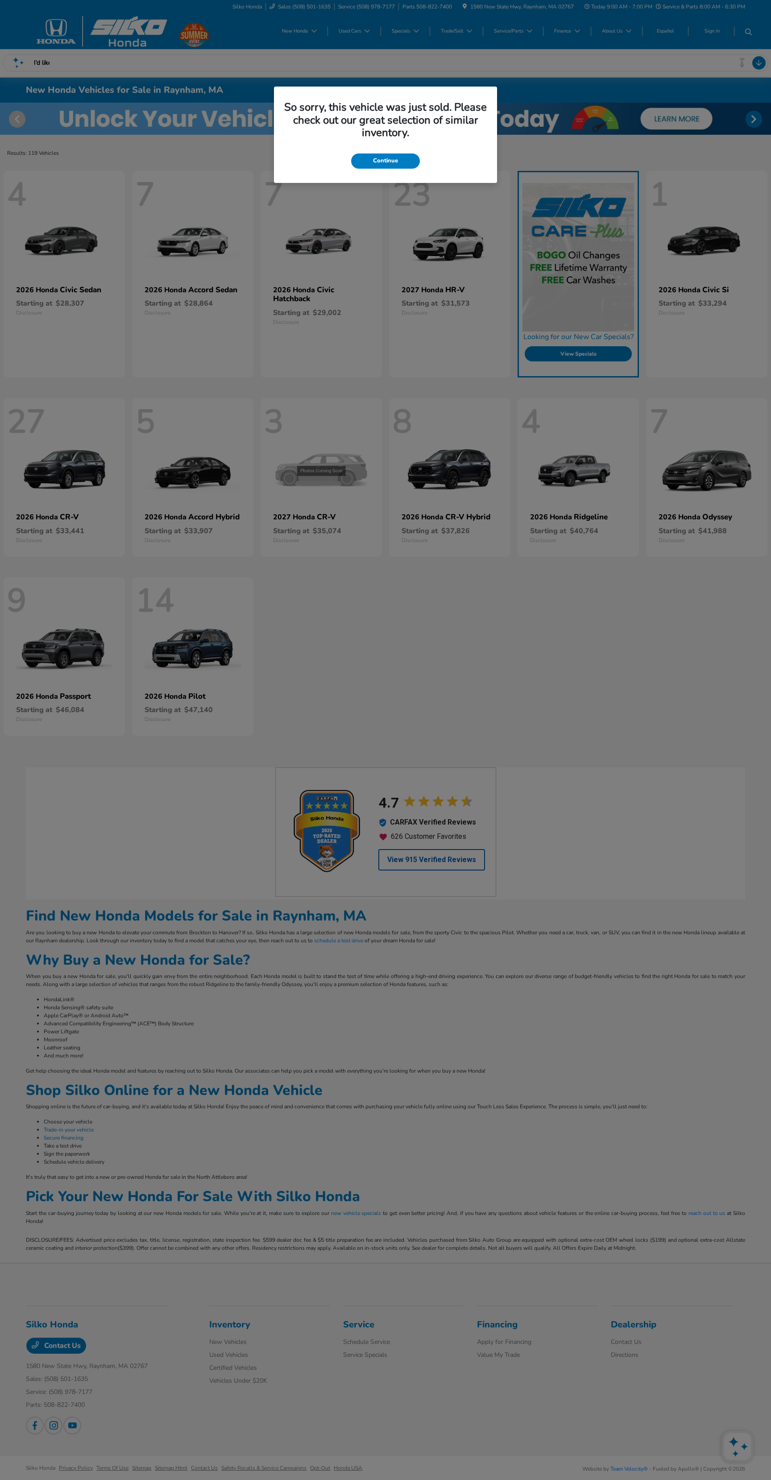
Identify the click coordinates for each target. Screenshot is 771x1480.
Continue (385, 161)
